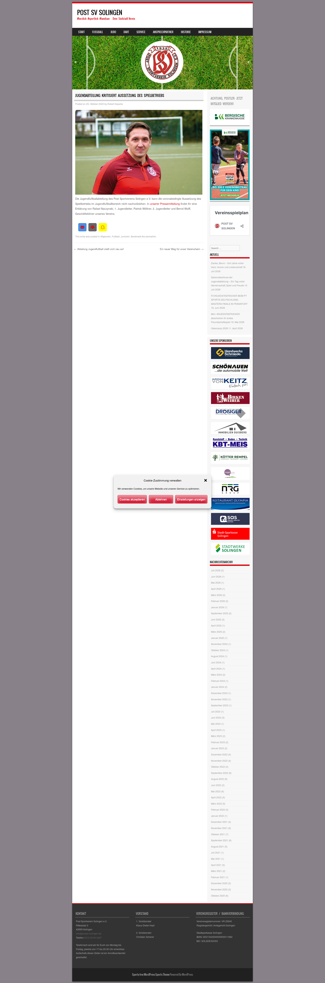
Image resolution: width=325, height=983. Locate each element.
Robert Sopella (115, 103)
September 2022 (219, 772)
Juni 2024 (216, 662)
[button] (205, 480)
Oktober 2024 (218, 650)
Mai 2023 (216, 723)
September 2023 (219, 705)
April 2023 (216, 730)
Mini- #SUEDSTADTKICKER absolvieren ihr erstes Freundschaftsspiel (225, 318)
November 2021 (219, 828)
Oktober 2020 (218, 895)
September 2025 (219, 613)
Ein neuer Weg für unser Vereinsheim (182, 249)
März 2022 (216, 803)
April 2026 (216, 588)
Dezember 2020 (219, 883)
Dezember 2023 (219, 693)
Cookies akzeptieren (132, 499)
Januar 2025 (217, 637)
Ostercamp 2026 (219, 328)
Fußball (116, 236)
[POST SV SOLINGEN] (162, 46)
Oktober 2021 (218, 834)
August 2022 (217, 778)
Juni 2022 (216, 785)
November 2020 (219, 889)
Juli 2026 (215, 570)
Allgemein (105, 236)
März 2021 (216, 871)
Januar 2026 (217, 607)
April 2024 (216, 668)
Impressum (204, 32)
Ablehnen (161, 499)
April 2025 (216, 625)
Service (141, 32)
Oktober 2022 (218, 766)
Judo (113, 32)
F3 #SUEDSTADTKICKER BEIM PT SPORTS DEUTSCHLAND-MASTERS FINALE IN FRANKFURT (229, 299)
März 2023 (216, 736)
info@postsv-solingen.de (88, 933)
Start (81, 32)
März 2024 (216, 674)
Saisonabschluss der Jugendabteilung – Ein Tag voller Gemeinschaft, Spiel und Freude (228, 281)
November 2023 (219, 699)
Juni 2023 (216, 717)
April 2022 (216, 797)
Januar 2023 (217, 748)
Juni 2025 (216, 619)
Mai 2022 (216, 791)
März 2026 (216, 595)
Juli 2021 (215, 852)
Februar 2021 (218, 877)
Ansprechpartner (163, 32)
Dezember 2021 (219, 821)
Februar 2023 (218, 742)
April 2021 (216, 864)
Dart (126, 32)
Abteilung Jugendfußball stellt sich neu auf (99, 249)
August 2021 (217, 846)
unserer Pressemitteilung (165, 204)
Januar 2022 (217, 815)
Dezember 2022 (219, 754)
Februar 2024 (218, 680)
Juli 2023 (215, 711)
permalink (151, 236)
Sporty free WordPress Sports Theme (150, 974)
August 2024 (217, 656)
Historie (186, 32)
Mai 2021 (216, 858)
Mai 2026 (216, 582)
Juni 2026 (216, 576)
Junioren (125, 236)
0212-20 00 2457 (93, 937)
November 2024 (219, 643)
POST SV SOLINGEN (99, 12)
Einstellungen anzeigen (191, 499)
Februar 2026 (218, 601)
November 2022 (219, 760)
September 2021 (219, 840)
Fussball (97, 32)
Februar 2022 (218, 809)
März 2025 (216, 631)
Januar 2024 (217, 686)
